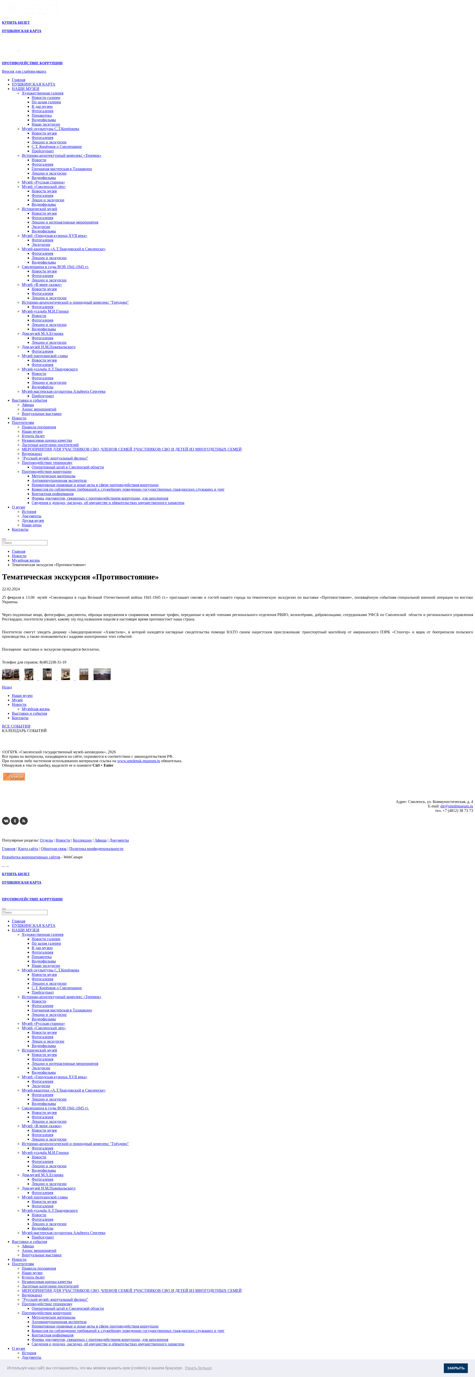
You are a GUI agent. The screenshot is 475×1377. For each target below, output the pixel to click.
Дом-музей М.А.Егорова (42, 333)
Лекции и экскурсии (49, 142)
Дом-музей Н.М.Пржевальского (48, 347)
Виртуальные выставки (42, 414)
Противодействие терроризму (47, 462)
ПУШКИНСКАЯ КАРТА (33, 84)
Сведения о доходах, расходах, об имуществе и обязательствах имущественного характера (108, 503)
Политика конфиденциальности (96, 849)
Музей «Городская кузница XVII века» (54, 235)
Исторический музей (39, 209)
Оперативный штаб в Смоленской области (68, 467)
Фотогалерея (42, 111)
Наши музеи (32, 431)
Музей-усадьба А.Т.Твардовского (50, 369)
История (29, 511)
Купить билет (33, 436)
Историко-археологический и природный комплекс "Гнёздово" (75, 302)
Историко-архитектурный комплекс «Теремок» (61, 155)
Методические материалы (53, 476)
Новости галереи (46, 97)
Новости (39, 160)
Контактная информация (52, 494)
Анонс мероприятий (39, 409)
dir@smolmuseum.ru (456, 806)
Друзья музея (33, 520)
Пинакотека (42, 115)
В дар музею (42, 106)
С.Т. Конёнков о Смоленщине (57, 146)
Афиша (28, 405)
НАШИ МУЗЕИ (25, 89)
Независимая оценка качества (47, 440)
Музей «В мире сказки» (42, 284)
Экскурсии (41, 227)
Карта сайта (28, 849)
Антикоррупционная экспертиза (59, 480)
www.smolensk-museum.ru (138, 761)
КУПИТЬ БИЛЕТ (16, 22)
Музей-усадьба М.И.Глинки (45, 311)
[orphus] (14, 780)
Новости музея (44, 133)
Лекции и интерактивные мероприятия (65, 222)
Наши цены (32, 525)
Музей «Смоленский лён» (44, 186)
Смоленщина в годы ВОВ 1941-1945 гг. (55, 267)
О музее (18, 507)
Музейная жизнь (36, 709)
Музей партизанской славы (45, 356)
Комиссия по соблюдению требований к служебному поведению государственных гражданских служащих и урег (128, 489)
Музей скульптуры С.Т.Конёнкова (50, 129)
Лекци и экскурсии (48, 200)
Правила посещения (39, 427)
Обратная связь (54, 849)
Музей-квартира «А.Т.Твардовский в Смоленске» (64, 249)
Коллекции (82, 840)
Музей (17, 700)
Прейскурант (43, 151)
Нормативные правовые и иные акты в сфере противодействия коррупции (95, 485)
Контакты (20, 529)
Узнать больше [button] (198, 1368)
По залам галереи (46, 102)
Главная (18, 80)
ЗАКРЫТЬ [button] (456, 1368)
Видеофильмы (44, 120)
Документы (31, 516)
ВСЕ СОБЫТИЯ (16, 726)
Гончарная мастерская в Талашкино (62, 169)
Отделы (46, 840)
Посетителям (23, 422)
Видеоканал (32, 454)
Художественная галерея (42, 93)
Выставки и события (29, 400)
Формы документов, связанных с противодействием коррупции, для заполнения (100, 498)
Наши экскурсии (46, 124)
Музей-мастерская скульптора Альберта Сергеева (63, 391)
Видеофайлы (42, 387)
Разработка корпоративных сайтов (31, 857)
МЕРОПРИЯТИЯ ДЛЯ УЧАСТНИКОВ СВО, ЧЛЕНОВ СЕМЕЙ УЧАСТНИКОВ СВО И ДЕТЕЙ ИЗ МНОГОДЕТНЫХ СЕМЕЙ (132, 449)
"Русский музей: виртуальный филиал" (55, 458)
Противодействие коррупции (46, 471)
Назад (7, 687)
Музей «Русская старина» (43, 182)
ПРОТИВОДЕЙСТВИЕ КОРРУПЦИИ (32, 63)
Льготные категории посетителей (50, 445)
